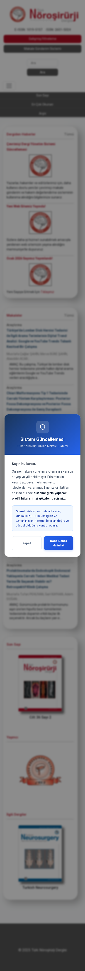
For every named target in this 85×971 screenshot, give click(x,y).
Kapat (26, 543)
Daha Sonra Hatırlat (58, 543)
